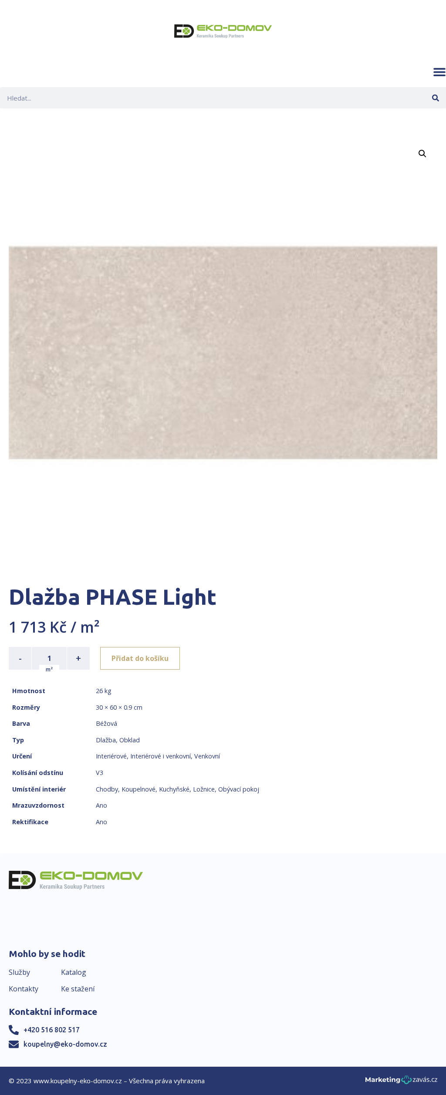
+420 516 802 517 (52, 1030)
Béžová (106, 723)
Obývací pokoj (238, 789)
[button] (439, 71)
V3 (99, 772)
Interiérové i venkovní (160, 756)
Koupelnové (138, 789)
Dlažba (106, 740)
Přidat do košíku (140, 658)
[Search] (435, 97)
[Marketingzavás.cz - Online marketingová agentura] (401, 1082)
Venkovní (207, 756)
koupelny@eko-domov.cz (65, 1044)
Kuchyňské (174, 789)
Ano (101, 805)
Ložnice (204, 789)
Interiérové (111, 756)
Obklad (129, 740)
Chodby (107, 789)
